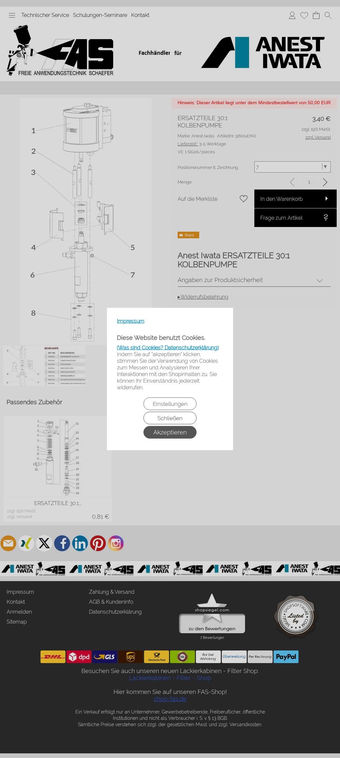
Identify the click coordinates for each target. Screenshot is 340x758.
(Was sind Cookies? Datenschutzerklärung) (168, 347)
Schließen (170, 418)
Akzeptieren (170, 432)
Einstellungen (170, 404)
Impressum (130, 321)
